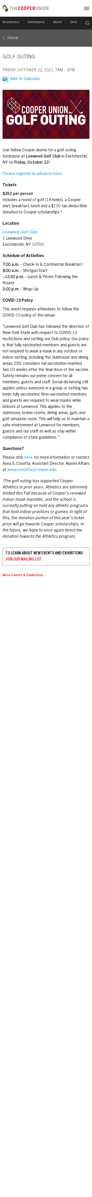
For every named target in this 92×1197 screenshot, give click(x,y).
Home (12, 38)
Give (73, 22)
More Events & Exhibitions (23, 575)
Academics (11, 22)
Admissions (36, 22)
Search (87, 23)
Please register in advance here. (33, 174)
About (57, 22)
